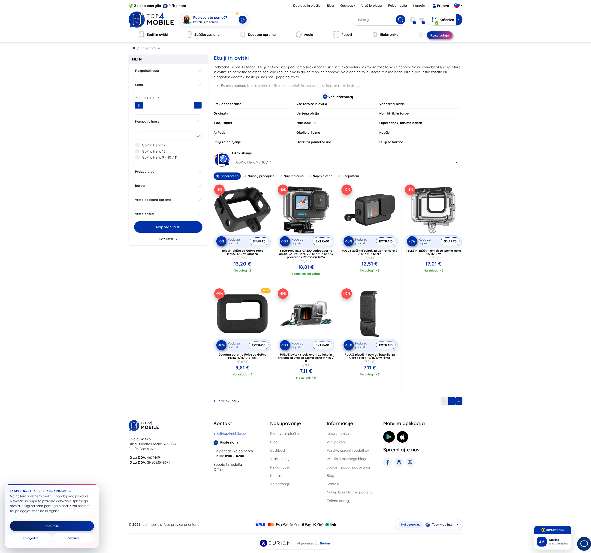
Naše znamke (338, 433)
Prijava (443, 5)
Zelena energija (147, 5)
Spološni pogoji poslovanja (348, 467)
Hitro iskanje (242, 153)
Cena (139, 85)
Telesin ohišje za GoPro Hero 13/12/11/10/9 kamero (242, 252)
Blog (330, 5)
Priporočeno (229, 176)
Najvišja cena (322, 176)
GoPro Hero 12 (153, 145)
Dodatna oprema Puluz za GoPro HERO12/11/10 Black (242, 356)
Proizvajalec (144, 171)
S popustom (350, 176)
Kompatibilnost (147, 121)
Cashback (347, 5)
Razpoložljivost (147, 71)
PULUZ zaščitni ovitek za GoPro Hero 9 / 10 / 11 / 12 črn (369, 252)
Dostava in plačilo (307, 5)
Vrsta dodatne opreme (153, 200)
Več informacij (340, 97)
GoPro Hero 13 (153, 151)
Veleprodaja (280, 484)
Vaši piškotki (336, 442)
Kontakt (419, 5)
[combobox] (347, 162)
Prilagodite (31, 538)
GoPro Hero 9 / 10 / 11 (160, 157)
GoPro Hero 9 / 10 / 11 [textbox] (254, 162)
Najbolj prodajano (261, 176)
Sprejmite (52, 526)
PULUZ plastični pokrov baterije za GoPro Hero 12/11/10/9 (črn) (370, 356)
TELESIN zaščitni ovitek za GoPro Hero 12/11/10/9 (433, 252)
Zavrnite (73, 538)
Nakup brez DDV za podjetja (350, 492)
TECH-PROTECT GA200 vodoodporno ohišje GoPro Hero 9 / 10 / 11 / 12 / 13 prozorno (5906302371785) (306, 254)
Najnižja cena (294, 176)
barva (140, 186)
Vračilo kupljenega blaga (347, 458)
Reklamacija (397, 5)
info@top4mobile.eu (230, 433)
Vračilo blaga (371, 5)
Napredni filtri (168, 227)
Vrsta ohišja (144, 214)
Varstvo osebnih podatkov (348, 450)
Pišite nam (177, 5)
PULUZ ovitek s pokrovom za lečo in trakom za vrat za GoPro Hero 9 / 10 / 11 (306, 358)
